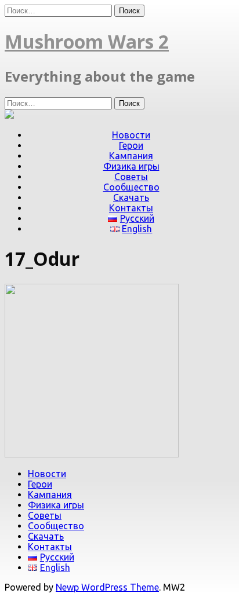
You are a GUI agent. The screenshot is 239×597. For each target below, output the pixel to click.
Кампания (131, 156)
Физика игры (131, 166)
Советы (131, 176)
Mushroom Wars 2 (87, 41)
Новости (131, 135)
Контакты (131, 208)
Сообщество (131, 187)
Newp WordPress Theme (107, 587)
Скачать (131, 197)
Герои (131, 145)
